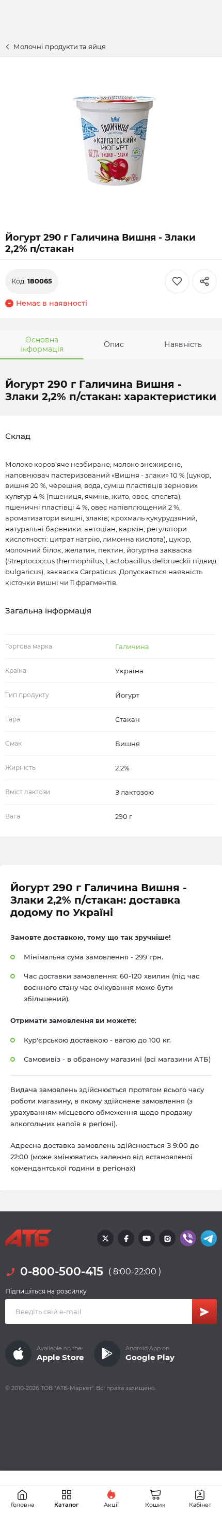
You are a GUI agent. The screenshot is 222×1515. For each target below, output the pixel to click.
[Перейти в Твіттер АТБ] (105, 1238)
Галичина (132, 646)
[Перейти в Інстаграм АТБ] (167, 1238)
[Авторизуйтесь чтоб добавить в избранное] (177, 281)
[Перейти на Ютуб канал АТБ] (146, 1238)
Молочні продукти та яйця (59, 46)
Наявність (183, 344)
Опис (114, 344)
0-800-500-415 (61, 1272)
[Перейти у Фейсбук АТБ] (126, 1238)
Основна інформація (42, 344)
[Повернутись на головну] (28, 1238)
